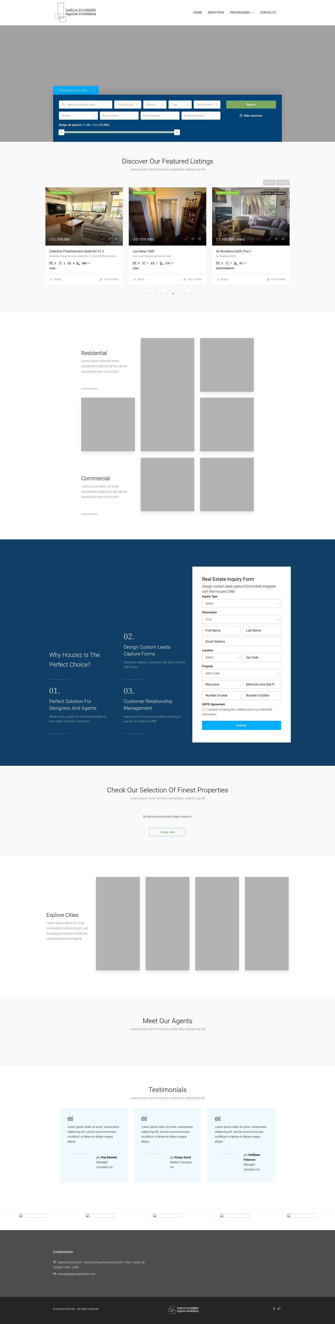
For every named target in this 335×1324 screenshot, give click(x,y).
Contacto (268, 12)
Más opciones (252, 115)
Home (197, 12)
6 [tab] (173, 293)
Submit (241, 725)
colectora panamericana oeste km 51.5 (76, 251)
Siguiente (283, 182)
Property (207, 666)
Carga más (168, 832)
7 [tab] (179, 293)
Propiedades (240, 12)
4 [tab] (162, 293)
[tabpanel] (84, 236)
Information (209, 612)
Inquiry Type (209, 596)
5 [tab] (167, 293)
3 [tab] (156, 293)
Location (207, 650)
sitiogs (57, 279)
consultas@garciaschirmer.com (76, 1274)
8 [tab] (185, 293)
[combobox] (127, 104)
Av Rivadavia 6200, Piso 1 (233, 251)
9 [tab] (191, 293)
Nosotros (216, 12)
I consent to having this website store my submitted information (237, 712)
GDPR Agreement (213, 704)
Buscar (251, 104)
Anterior (269, 182)
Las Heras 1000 (143, 251)
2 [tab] (150, 293)
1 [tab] (144, 293)
